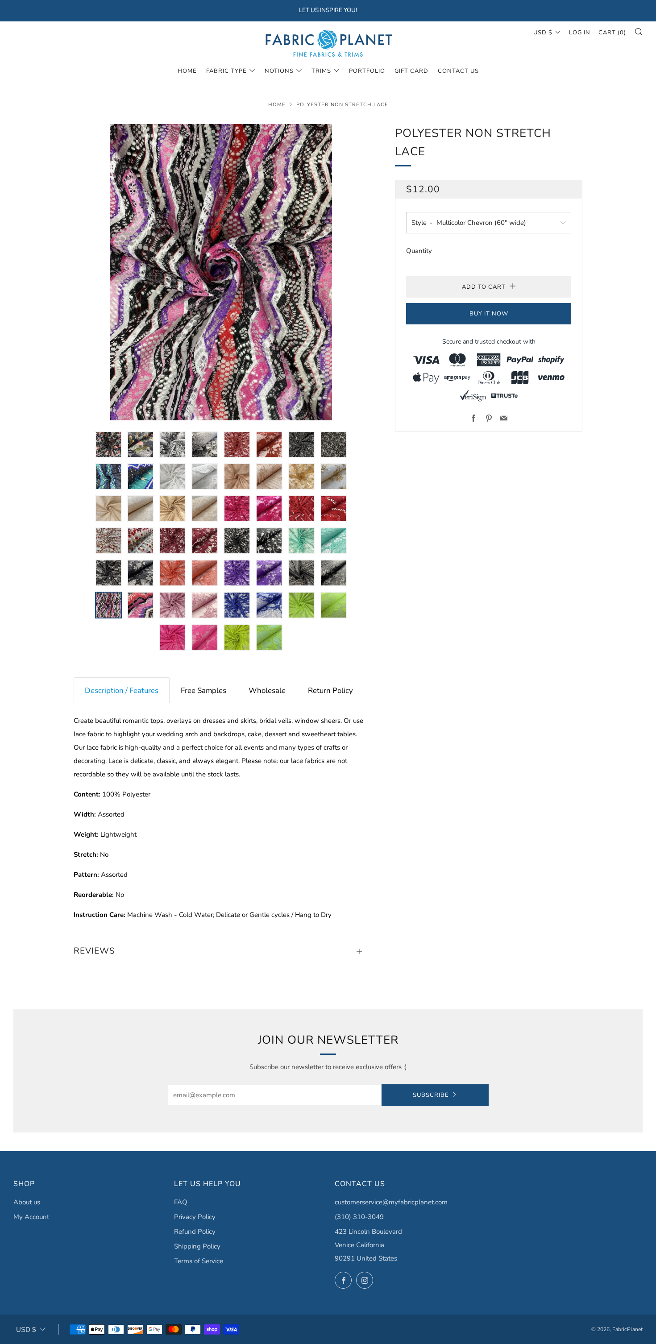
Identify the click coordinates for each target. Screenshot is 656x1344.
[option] (221, 272)
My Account (31, 1216)
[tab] (122, 690)
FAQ (180, 1202)
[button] (108, 444)
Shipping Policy (197, 1246)
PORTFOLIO (367, 71)
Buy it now (488, 314)
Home (187, 71)
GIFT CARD (411, 71)
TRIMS (321, 71)
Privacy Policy (195, 1216)
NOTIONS (279, 71)
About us (26, 1202)
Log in (579, 33)
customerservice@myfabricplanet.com (391, 1202)
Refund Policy (195, 1231)
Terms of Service (198, 1261)
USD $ (542, 33)
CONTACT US (458, 71)
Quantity (419, 250)
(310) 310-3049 (359, 1216)
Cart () (612, 33)
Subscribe (431, 1095)
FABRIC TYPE (226, 71)
